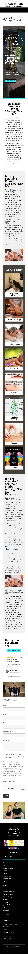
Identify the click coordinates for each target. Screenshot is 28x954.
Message (6, 740)
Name (5, 705)
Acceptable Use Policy (9, 781)
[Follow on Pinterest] (12, 848)
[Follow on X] (18, 848)
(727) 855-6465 (10, 81)
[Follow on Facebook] (9, 848)
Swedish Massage (8, 894)
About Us (5, 865)
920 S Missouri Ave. (8, 930)
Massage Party (7, 876)
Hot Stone (6, 899)
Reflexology (6, 910)
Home (4, 863)
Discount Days (7, 878)
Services (5, 871)
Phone (5, 723)
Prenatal (5, 902)
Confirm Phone (8, 731)
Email (5, 714)
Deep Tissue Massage (9, 891)
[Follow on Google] (15, 848)
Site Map (5, 951)
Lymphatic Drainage (8, 905)
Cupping (5, 907)
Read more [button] (9, 666)
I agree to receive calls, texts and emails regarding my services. (14, 756)
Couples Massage (8, 868)
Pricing (5, 873)
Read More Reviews (14, 650)
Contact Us (6, 881)
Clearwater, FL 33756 (8, 932)
